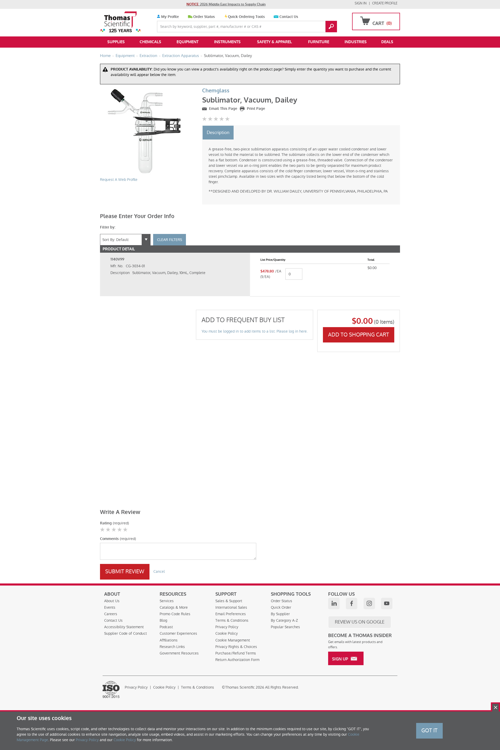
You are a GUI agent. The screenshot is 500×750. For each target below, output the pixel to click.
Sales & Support (228, 600)
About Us (112, 600)
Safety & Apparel (274, 42)
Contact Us (288, 16)
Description (218, 132)
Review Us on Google (359, 622)
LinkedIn (334, 603)
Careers (110, 613)
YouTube (386, 603)
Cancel (159, 571)
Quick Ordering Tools (246, 16)
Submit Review (124, 571)
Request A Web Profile (119, 179)
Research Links (172, 646)
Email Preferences (230, 613)
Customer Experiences (178, 633)
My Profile (169, 16)
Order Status (204, 16)
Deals (387, 42)
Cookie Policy (226, 633)
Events (109, 607)
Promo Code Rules (175, 613)
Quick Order (281, 607)
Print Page (255, 108)
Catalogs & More (174, 607)
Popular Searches (285, 627)
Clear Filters (169, 239)
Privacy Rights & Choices (236, 646)
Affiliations (169, 640)
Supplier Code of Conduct (125, 633)
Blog (163, 620)
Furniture (318, 42)
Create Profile (384, 3)
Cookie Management (232, 640)
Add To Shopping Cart (358, 334)
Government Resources (179, 653)
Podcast (166, 627)
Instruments (227, 42)
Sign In (361, 3)
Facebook (351, 603)
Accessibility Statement (124, 627)
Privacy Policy (226, 627)
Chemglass (215, 90)
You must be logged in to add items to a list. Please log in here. (255, 331)
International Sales (231, 607)
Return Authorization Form (237, 659)
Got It (429, 730)
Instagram (369, 603)
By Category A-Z (284, 620)
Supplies (116, 42)
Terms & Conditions (231, 620)
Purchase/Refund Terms (235, 653)
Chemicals (150, 42)
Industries (356, 42)
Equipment (187, 42)
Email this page (222, 108)
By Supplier (280, 613)
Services (167, 600)
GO (331, 26)
